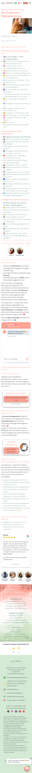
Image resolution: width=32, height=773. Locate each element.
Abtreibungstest (16, 632)
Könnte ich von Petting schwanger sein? (18, 73)
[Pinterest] (24, 712)
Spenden (25, 3)
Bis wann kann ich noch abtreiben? (16, 215)
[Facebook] (16, 712)
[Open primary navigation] (30, 3)
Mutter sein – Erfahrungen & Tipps (16, 608)
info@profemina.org (12, 689)
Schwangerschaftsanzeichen (16, 601)
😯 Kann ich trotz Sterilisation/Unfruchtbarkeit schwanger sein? (16, 124)
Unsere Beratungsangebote (14, 693)
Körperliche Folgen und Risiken (16, 634)
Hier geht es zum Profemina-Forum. (14, 522)
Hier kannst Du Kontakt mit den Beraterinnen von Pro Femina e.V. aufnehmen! (13, 527)
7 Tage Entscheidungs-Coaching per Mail (16, 399)
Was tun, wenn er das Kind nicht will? (17, 139)
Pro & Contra (16, 629)
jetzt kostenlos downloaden (11, 450)
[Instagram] (12, 712)
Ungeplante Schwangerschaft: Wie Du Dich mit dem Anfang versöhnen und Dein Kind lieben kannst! (16, 482)
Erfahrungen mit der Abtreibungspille (16, 636)
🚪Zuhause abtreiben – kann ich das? (15, 233)
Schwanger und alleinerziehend (16, 620)
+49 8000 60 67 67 (13, 681)
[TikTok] (8, 712)
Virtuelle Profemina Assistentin (15, 696)
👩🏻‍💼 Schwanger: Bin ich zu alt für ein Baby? (16, 172)
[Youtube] (20, 712)
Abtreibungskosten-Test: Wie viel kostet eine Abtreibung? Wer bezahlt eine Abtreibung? (16, 210)
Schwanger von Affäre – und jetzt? (16, 165)
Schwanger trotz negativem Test (16, 606)
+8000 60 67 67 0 (12, 683)
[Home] (7, 3)
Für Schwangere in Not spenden (16, 700)
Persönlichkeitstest (16, 618)
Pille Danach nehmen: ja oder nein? (16, 71)
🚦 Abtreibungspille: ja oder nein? (14, 217)
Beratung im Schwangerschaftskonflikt (16, 622)
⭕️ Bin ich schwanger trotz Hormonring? (16, 115)
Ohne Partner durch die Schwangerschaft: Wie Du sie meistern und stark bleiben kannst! (16, 489)
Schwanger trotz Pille (16, 615)
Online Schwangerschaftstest (16, 604)
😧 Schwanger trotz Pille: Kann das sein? (16, 113)
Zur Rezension (16, 564)
